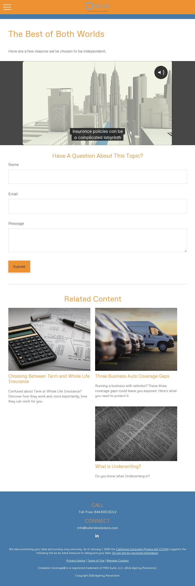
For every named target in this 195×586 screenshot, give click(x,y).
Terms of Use (96, 560)
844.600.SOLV (105, 512)
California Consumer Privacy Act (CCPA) (142, 549)
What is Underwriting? (118, 466)
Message (16, 223)
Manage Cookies (118, 560)
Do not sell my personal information (135, 552)
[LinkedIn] (97, 536)
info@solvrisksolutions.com (97, 528)
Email (13, 193)
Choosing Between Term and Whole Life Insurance (49, 378)
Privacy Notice (75, 560)
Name (13, 164)
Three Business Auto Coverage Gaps (132, 376)
